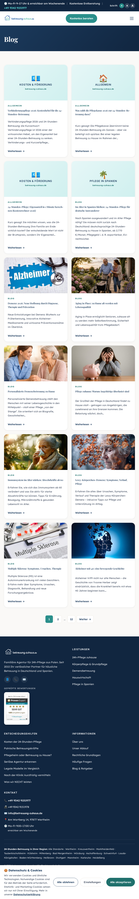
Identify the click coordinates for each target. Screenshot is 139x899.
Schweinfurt (110, 853)
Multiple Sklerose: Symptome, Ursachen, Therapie (34, 568)
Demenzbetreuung (83, 670)
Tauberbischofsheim (15, 853)
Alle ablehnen (65, 882)
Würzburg (79, 853)
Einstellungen (92, 882)
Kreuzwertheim (86, 849)
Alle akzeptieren (120, 882)
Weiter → (85, 619)
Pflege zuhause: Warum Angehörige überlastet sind (102, 391)
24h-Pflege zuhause (84, 657)
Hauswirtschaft (81, 677)
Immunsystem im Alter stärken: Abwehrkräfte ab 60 (35, 480)
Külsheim (32, 853)
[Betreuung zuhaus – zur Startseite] (19, 18)
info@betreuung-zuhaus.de (25, 813)
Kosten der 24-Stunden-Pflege (23, 741)
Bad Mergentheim (62, 853)
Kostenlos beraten (81, 18)
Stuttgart (61, 857)
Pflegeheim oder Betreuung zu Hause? (28, 755)
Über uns (77, 741)
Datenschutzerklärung (26, 894)
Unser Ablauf (80, 748)
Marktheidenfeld (105, 849)
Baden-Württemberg (30, 857)
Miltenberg (45, 853)
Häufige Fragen (82, 761)
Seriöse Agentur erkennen (20, 761)
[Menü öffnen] (132, 18)
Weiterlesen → (16, 151)
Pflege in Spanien (83, 684)
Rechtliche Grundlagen (86, 755)
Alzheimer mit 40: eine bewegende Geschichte (99, 568)
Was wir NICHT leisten (18, 781)
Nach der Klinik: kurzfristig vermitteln (27, 775)
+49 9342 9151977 (15, 7)
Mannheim (73, 857)
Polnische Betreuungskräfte (21, 748)
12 (71, 619)
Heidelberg (99, 857)
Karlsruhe (86, 857)
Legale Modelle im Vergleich (21, 768)
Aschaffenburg (94, 853)
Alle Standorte (56, 849)
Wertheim (70, 849)
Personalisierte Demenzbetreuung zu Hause (31, 391)
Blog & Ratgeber (82, 768)
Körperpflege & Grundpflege (89, 664)
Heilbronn (49, 857)
